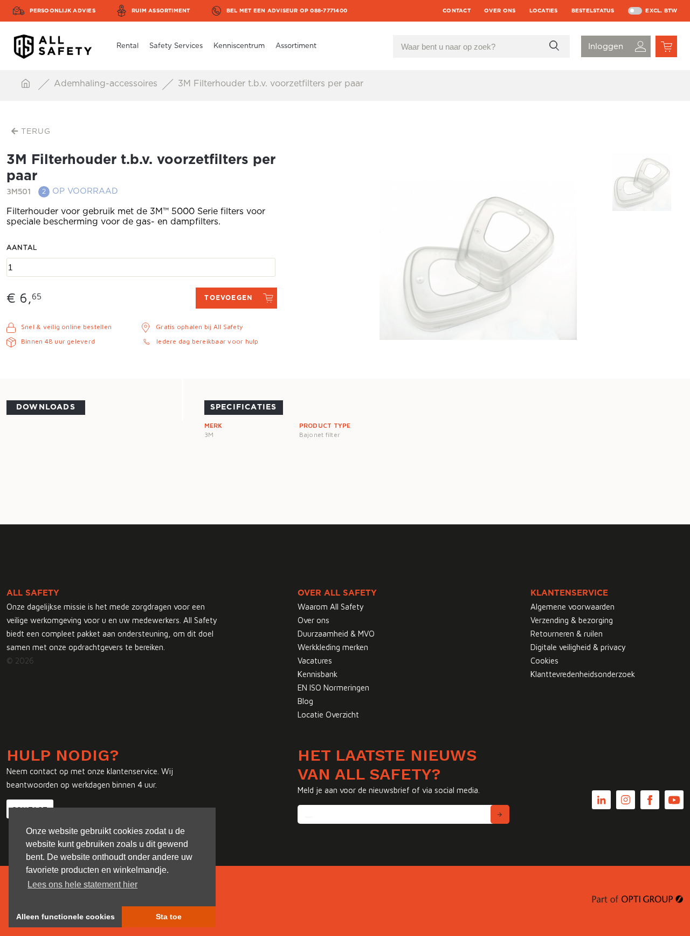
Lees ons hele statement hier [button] (82, 884)
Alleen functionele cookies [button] (65, 916)
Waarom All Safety (331, 606)
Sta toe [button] (169, 916)
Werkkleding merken (333, 647)
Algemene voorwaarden (572, 606)
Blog (305, 701)
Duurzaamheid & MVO (336, 633)
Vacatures (315, 660)
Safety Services (176, 46)
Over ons (500, 10)
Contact (457, 10)
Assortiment (295, 46)
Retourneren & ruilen (566, 633)
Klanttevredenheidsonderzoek (582, 674)
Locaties (543, 10)
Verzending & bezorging (571, 620)
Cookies (544, 660)
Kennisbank (317, 674)
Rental (127, 46)
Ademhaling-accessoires (107, 83)
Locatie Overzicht (328, 714)
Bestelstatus (593, 10)
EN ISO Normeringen (333, 687)
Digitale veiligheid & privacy (578, 647)
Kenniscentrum (239, 46)
